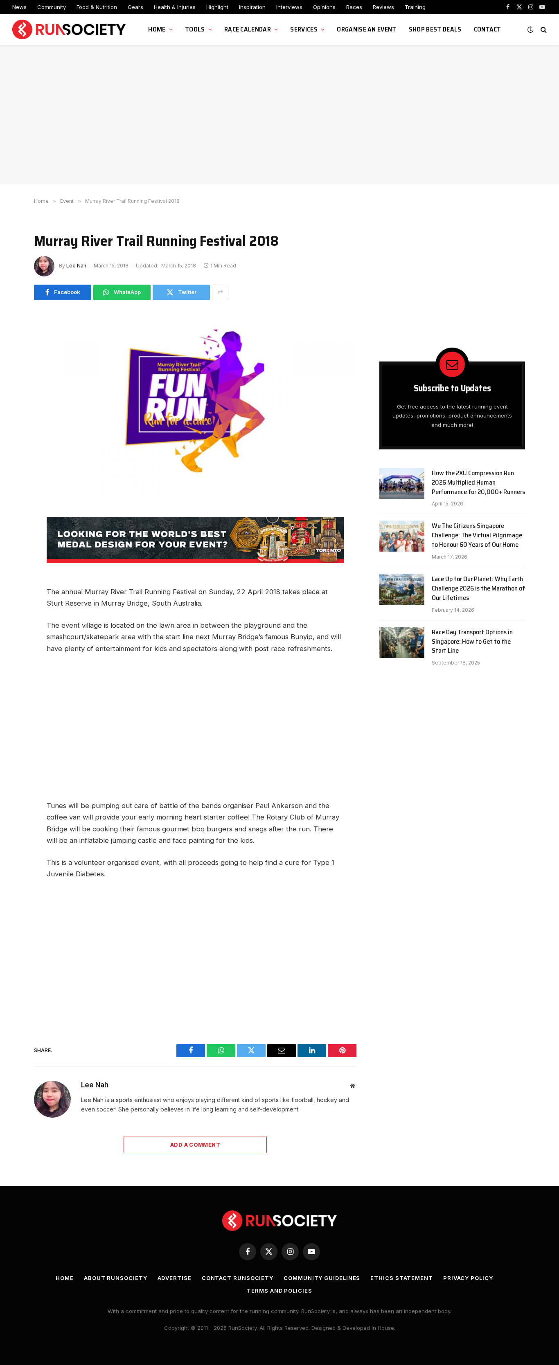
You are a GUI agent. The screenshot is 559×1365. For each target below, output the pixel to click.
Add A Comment (195, 1144)
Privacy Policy (468, 1278)
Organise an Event (366, 29)
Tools (195, 29)
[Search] (543, 29)
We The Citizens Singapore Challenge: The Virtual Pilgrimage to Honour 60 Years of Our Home (477, 535)
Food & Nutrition (97, 7)
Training (415, 7)
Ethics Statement (401, 1278)
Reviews (383, 7)
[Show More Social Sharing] (220, 292)
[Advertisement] (279, 114)
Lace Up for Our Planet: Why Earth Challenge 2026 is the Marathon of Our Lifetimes (478, 589)
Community (51, 7)
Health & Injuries (175, 7)
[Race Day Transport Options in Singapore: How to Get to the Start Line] (401, 642)
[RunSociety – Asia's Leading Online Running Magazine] (70, 30)
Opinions (324, 7)
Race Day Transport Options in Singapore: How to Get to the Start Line (472, 642)
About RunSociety (115, 1278)
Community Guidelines (322, 1278)
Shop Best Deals (435, 29)
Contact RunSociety (237, 1278)
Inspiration (252, 7)
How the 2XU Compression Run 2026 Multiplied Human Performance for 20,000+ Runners (478, 483)
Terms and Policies (279, 1290)
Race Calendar (247, 29)
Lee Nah (76, 266)
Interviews (289, 7)
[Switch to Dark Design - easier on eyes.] (530, 29)
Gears (135, 7)
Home (156, 29)
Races (354, 7)
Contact (487, 29)
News (19, 7)
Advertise (175, 1278)
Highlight (217, 7)
